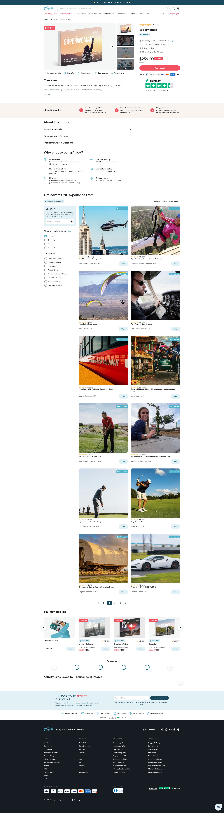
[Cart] (178, 8)
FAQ (45, 779)
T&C (45, 769)
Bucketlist (152, 753)
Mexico (81, 762)
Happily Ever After (155, 762)
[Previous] (43, 627)
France (81, 756)
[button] (109, 13)
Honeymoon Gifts (120, 759)
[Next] (112, 46)
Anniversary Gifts (119, 753)
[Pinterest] (178, 730)
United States (84, 743)
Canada (82, 753)
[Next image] (125, 68)
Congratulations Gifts (121, 769)
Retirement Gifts (119, 766)
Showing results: (160, 201)
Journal (46, 766)
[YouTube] (170, 730)
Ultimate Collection (155, 769)
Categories (50, 253)
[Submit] (167, 8)
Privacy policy (49, 772)
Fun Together (153, 746)
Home (46, 19)
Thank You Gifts (119, 772)
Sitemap (77, 800)
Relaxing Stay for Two (156, 766)
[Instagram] (166, 730)
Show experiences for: (55, 231)
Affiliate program (50, 759)
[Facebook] (162, 730)
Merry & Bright (153, 756)
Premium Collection (155, 772)
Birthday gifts (118, 743)
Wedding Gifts (51, 14)
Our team (47, 743)
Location (50, 208)
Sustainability (49, 756)
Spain (81, 769)
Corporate (144, 14)
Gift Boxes (54, 19)
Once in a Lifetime (155, 759)
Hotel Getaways (95, 14)
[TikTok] (174, 730)
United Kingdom (85, 746)
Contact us (48, 746)
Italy (80, 759)
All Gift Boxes (80, 14)
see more (48, 94)
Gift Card (134, 14)
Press (46, 775)
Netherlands (83, 772)
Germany (82, 766)
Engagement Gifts (120, 756)
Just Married (153, 749)
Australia (82, 749)
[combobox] (60, 221)
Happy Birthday (154, 743)
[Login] (173, 8)
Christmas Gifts (119, 746)
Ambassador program (52, 762)
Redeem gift (174, 14)
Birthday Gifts (65, 14)
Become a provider (51, 753)
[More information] (172, 41)
